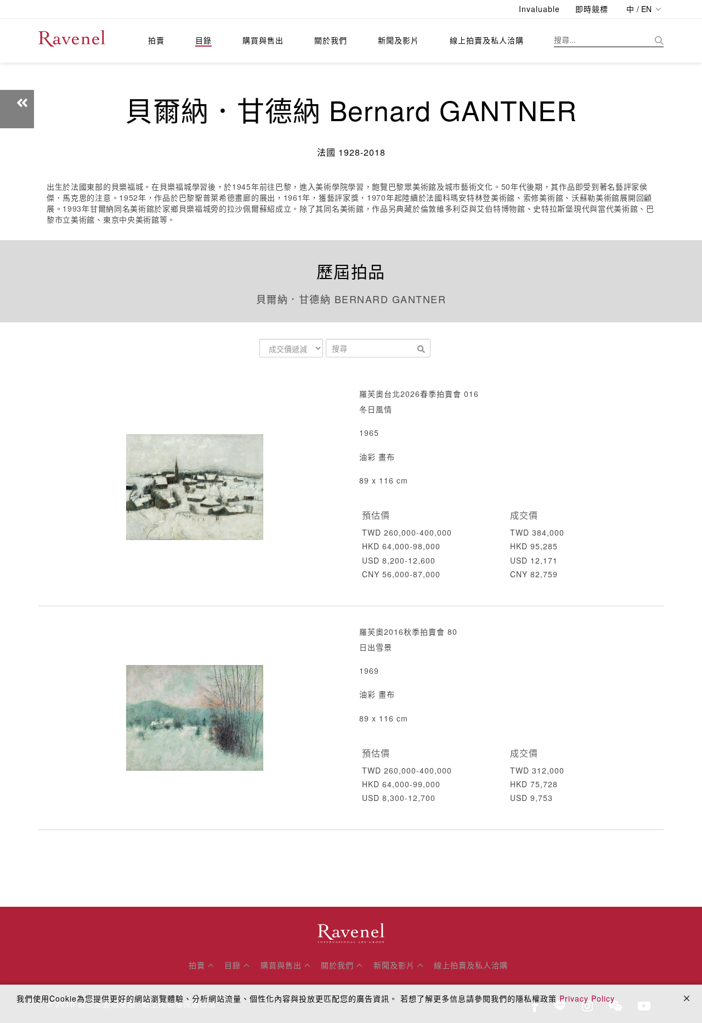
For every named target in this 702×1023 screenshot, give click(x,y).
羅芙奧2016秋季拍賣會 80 (408, 631)
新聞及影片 (398, 40)
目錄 (203, 40)
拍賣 (156, 40)
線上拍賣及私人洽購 (487, 40)
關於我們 (330, 40)
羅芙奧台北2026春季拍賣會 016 (419, 393)
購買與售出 (263, 40)
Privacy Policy (587, 998)
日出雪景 (375, 646)
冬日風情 (375, 408)
